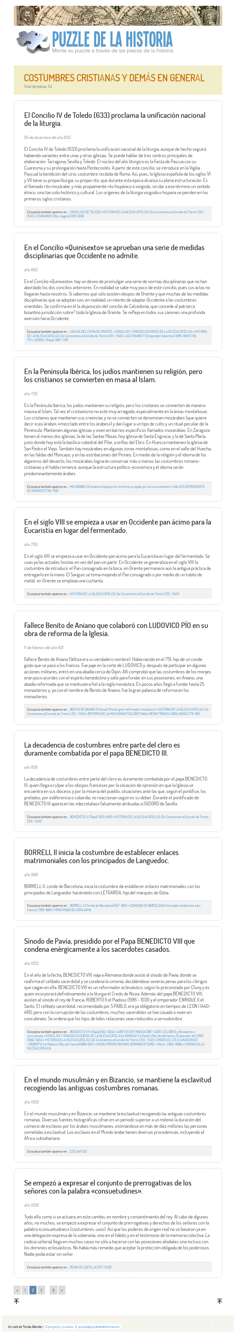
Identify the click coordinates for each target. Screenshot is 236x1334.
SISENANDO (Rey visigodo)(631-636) (60, 215)
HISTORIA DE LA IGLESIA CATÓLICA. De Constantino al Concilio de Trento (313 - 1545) (116, 213)
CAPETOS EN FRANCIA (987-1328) (139, 1031)
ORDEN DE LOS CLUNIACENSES (177, 1039)
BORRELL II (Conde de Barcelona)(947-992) (98, 905)
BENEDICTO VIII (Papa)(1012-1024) (92, 1031)
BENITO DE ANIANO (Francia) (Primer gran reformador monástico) (113, 709)
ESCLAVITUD (78, 1151)
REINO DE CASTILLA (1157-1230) (91, 1267)
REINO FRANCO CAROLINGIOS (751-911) (174, 713)
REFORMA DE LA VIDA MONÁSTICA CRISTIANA (117, 713)
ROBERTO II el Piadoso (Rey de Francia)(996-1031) (61, 1044)
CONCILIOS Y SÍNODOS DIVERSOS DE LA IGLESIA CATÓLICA (153, 331)
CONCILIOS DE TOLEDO (85, 211)
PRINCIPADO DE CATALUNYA (72, 909)
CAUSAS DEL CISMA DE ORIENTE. (91, 331)
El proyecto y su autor (59, 1326)
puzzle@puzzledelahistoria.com (99, 1326)
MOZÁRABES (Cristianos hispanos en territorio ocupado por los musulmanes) (120, 486)
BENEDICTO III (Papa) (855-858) (91, 816)
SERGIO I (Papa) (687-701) (51, 339)
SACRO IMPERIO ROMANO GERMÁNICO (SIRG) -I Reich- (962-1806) (139, 1044)
